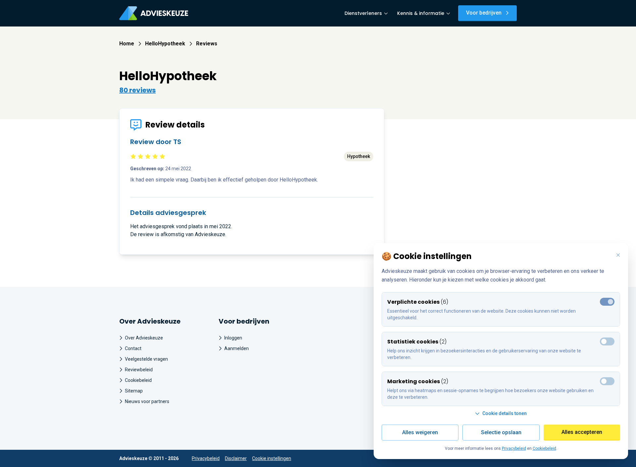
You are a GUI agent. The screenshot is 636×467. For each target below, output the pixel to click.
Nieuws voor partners (147, 401)
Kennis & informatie (420, 13)
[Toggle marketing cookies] (607, 341)
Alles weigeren (420, 432)
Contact (133, 348)
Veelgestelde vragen (146, 359)
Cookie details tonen (504, 413)
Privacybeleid (206, 458)
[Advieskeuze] (153, 13)
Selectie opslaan (501, 432)
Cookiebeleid (138, 380)
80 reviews (137, 90)
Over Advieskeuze (144, 337)
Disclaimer (236, 458)
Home (126, 43)
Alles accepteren (581, 432)
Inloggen (233, 337)
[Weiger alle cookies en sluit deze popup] (618, 255)
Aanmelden (236, 348)
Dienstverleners (363, 13)
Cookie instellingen (271, 458)
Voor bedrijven (484, 13)
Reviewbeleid (139, 369)
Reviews (206, 43)
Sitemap (134, 390)
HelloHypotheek (165, 43)
